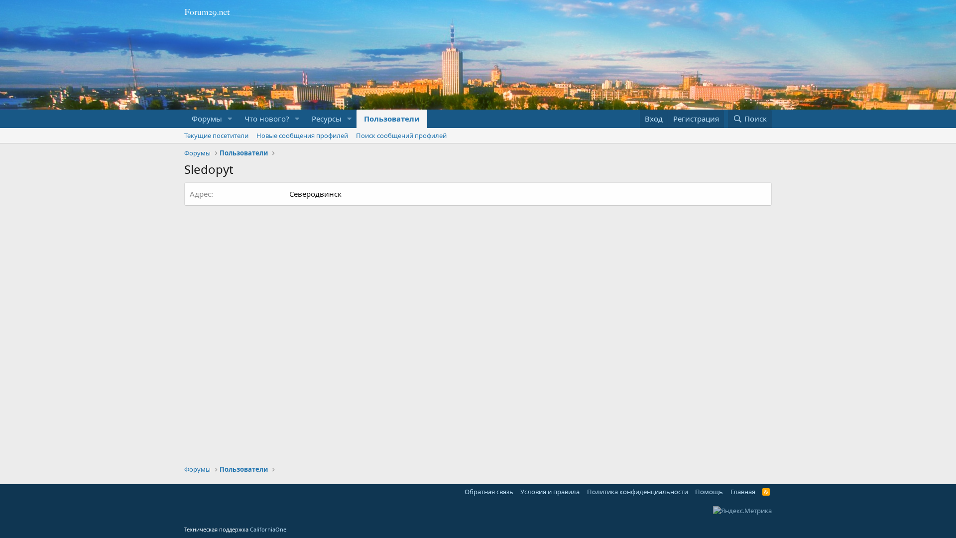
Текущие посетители (216, 135)
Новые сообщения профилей (302, 135)
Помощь (709, 491)
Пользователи (392, 119)
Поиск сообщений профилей (401, 135)
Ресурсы (327, 119)
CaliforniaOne (268, 529)
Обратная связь (489, 491)
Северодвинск (315, 194)
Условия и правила (550, 491)
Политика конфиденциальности (637, 491)
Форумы (207, 119)
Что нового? (266, 119)
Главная (742, 491)
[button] (230, 119)
